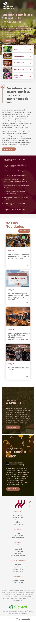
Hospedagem (18, 551)
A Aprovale (18, 529)
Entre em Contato (18, 580)
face (29, 504)
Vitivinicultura (18, 518)
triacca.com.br (26, 619)
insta (29, 506)
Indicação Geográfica (18, 560)
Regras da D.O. (18, 571)
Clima (18, 522)
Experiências (18, 553)
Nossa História (18, 515)
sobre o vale (18, 511)
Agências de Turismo (18, 555)
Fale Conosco (18, 524)
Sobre (18, 533)
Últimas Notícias (18, 538)
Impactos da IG (18, 569)
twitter (30, 502)
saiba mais (8, 40)
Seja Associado (18, 535)
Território (18, 520)
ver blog (23, 231)
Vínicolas (18, 547)
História (18, 565)
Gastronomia (18, 549)
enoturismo (18, 543)
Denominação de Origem (18, 567)
